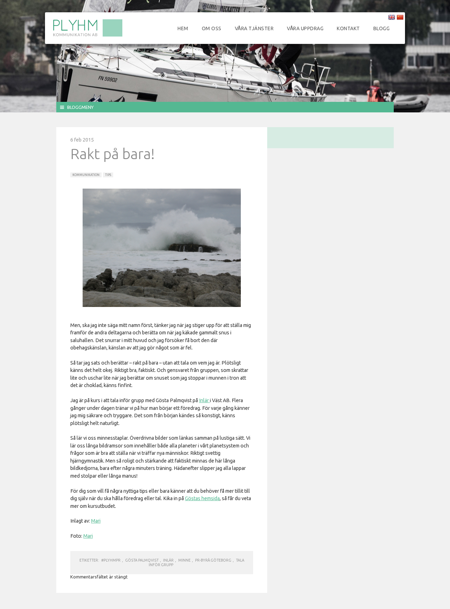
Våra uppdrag (305, 28)
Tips (108, 175)
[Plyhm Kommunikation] (87, 35)
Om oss (211, 28)
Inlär (204, 400)
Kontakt (348, 28)
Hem (183, 28)
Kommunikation (85, 175)
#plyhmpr (111, 560)
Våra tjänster (254, 28)
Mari (96, 521)
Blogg (381, 28)
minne (184, 560)
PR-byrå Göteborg (213, 560)
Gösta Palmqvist (142, 560)
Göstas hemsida (202, 498)
